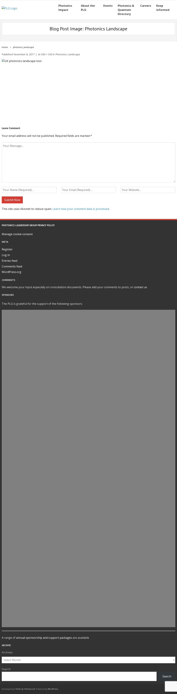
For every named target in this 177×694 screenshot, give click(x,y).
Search (6, 669)
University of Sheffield (88, 464)
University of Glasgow (88, 599)
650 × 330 (46, 54)
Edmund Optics (88, 519)
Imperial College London (88, 392)
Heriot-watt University (88, 440)
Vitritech (88, 432)
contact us (140, 287)
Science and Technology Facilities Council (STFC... (88, 504)
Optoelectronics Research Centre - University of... (88, 511)
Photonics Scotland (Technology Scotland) (88, 567)
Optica (88, 361)
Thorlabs (88, 353)
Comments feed (12, 266)
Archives (7, 652)
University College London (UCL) (88, 313)
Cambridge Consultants (88, 480)
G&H (89, 456)
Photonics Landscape (67, 54)
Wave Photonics (88, 408)
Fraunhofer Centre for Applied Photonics (88, 400)
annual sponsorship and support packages (44, 638)
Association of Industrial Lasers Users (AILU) (88, 345)
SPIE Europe (88, 377)
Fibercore (88, 559)
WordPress (53, 689)
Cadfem (88, 329)
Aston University (88, 527)
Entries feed (9, 261)
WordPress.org (11, 272)
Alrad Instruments (89, 575)
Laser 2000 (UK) (88, 448)
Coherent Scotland (89, 385)
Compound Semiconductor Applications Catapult (88, 583)
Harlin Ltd (88, 551)
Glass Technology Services (88, 416)
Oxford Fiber (88, 369)
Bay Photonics (88, 321)
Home (5, 47)
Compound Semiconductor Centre (89, 424)
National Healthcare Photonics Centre (88, 496)
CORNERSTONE (88, 623)
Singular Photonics (88, 591)
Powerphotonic (88, 535)
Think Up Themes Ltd (25, 689)
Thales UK (89, 337)
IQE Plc (88, 488)
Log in (6, 255)
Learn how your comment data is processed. (81, 209)
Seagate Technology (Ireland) (88, 607)
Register (7, 249)
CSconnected (88, 472)
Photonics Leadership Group (89, 615)
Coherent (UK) (88, 543)
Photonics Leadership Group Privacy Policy (28, 225)
